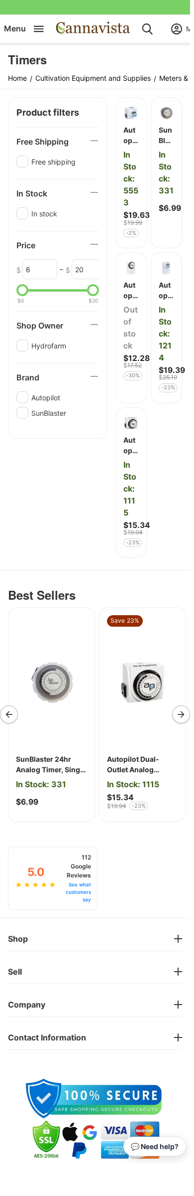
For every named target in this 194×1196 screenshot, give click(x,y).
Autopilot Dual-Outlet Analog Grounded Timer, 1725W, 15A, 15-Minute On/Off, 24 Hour (137, 765)
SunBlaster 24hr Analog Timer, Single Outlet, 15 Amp (51, 765)
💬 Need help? (155, 1146)
